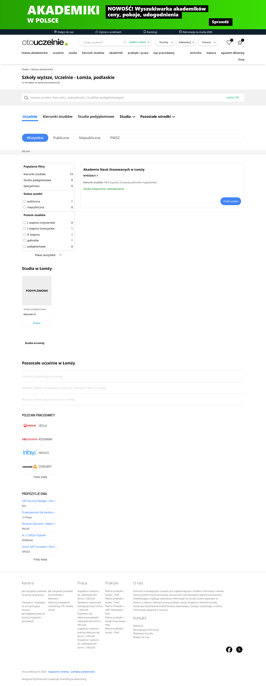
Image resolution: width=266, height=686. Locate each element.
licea (241, 59)
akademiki (116, 53)
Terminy (163, 42)
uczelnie (58, 53)
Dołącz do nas (65, 32)
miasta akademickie (35, 53)
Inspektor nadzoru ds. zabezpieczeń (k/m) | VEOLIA (88, 594)
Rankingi (151, 32)
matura (211, 53)
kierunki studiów (93, 53)
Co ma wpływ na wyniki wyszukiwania (40, 82)
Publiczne (61, 137)
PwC (24, 506)
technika (195, 53)
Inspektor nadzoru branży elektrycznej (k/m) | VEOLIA (89, 632)
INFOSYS (26, 551)
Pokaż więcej (40, 477)
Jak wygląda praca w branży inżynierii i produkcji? (33, 617)
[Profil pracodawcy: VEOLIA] (30, 425)
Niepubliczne (89, 137)
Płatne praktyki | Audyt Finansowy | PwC (116, 621)
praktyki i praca (138, 53)
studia (73, 53)
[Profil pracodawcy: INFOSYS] (30, 452)
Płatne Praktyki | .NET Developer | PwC (115, 609)
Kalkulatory (185, 42)
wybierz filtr (232, 97)
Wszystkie (35, 137)
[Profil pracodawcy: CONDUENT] (30, 466)
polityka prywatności (83, 671)
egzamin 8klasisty (232, 53)
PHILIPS (25, 528)
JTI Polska (27, 517)
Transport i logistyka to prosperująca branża (33, 606)
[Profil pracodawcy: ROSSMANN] (30, 439)
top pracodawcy (163, 53)
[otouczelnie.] (45, 42)
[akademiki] (133, 14)
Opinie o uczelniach (110, 32)
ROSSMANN (27, 540)
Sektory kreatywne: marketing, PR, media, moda (60, 606)
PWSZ (115, 137)
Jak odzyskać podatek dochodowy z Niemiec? (60, 594)
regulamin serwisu (58, 671)
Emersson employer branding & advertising (61, 679)
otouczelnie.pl (30, 671)
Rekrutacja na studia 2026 (197, 32)
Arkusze (206, 42)
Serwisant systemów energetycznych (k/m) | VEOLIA (90, 606)
